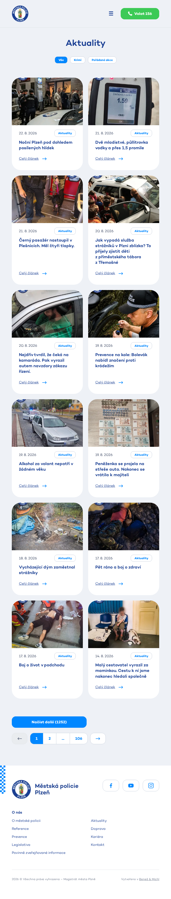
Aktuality (99, 820)
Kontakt (97, 845)
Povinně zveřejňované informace (38, 853)
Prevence (19, 836)
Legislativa (21, 845)
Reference (20, 828)
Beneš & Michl (149, 879)
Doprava (98, 828)
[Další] (98, 738)
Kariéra (97, 836)
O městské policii (26, 820)
